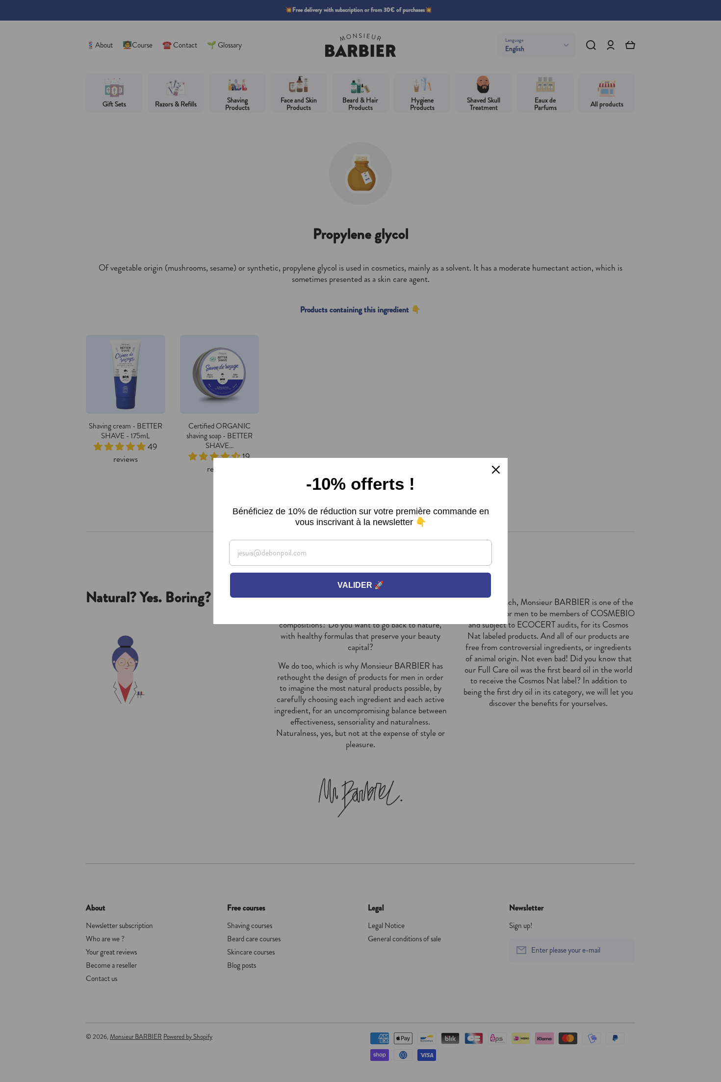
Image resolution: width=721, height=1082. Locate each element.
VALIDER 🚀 (360, 585)
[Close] (496, 469)
